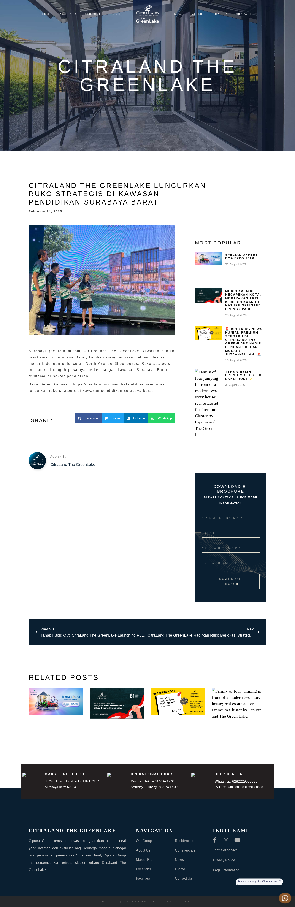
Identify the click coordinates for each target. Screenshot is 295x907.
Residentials (184, 841)
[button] (88, 418)
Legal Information (226, 870)
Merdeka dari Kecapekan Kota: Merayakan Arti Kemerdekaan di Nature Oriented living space (243, 300)
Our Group (144, 841)
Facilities (143, 878)
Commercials (185, 850)
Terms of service (225, 850)
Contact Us (183, 878)
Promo (180, 869)
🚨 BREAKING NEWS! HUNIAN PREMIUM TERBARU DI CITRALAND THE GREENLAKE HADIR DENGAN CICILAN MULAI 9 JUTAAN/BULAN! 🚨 (244, 341)
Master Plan (145, 859)
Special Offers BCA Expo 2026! (241, 256)
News (179, 859)
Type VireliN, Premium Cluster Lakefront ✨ (243, 375)
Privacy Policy (224, 860)
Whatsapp (236, 781)
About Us (143, 850)
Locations (143, 869)
